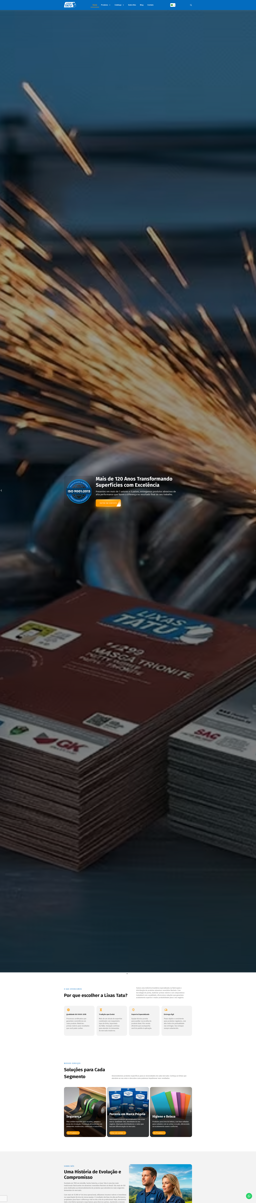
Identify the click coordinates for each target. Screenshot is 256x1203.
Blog (141, 5)
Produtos (104, 5)
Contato (150, 5)
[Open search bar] (191, 5)
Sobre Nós (132, 5)
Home (95, 5)
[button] (1, 490)
